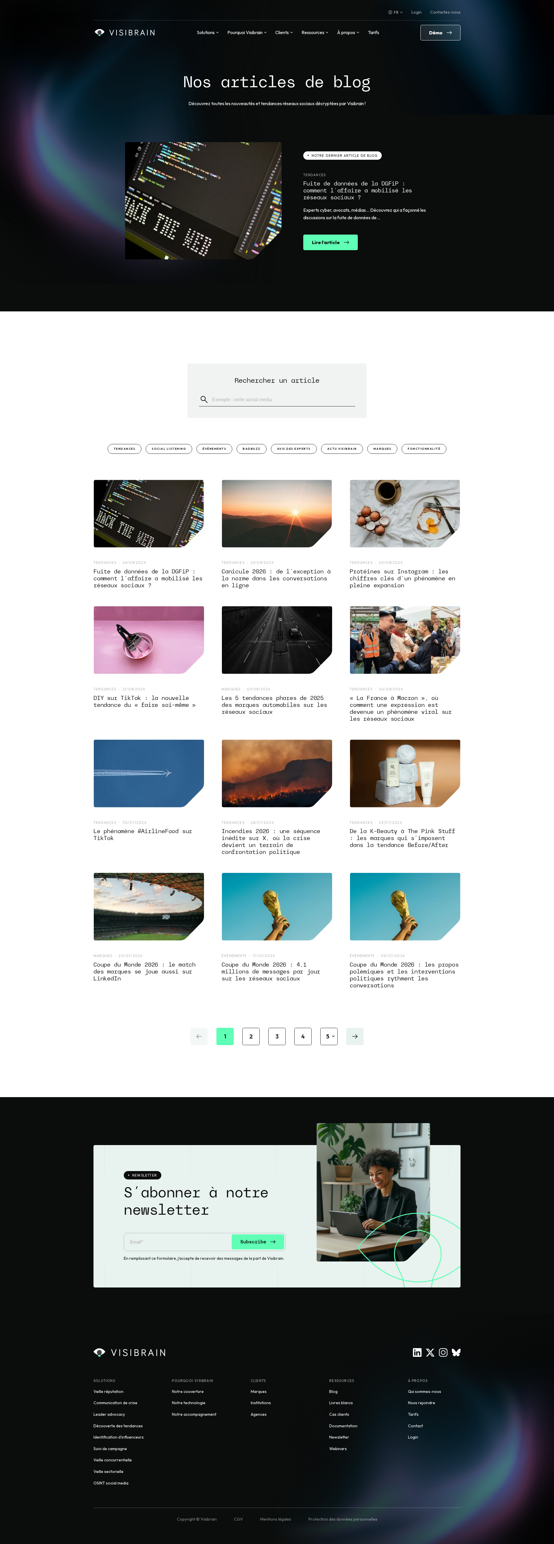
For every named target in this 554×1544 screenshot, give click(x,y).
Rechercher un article (277, 380)
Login (416, 12)
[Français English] (395, 12)
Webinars (338, 1448)
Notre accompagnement (194, 1414)
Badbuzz (252, 449)
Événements (214, 449)
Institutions (261, 1402)
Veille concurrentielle (112, 1460)
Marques (382, 449)
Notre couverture (188, 1391)
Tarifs (373, 32)
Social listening (169, 449)
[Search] (204, 400)
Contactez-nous (445, 12)
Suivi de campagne (110, 1448)
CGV (238, 1519)
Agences (259, 1414)
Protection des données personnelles (342, 1519)
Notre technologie (188, 1402)
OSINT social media (110, 1483)
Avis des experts (294, 449)
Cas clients (339, 1414)
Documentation (343, 1425)
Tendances (125, 449)
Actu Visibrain (342, 449)
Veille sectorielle (108, 1471)
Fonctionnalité (424, 449)
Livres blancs (341, 1402)
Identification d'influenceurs (118, 1437)
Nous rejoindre (421, 1402)
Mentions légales (275, 1519)
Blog (333, 1391)
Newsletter (339, 1437)
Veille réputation (108, 1391)
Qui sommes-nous (424, 1391)
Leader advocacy (109, 1414)
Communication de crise (115, 1402)
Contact (415, 1425)
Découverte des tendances (118, 1425)
